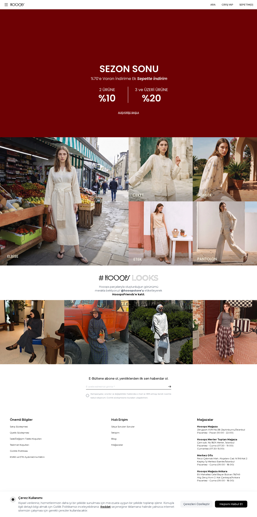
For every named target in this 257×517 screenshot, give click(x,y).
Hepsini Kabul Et (231, 504)
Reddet (105, 506)
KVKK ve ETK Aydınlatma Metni (27, 457)
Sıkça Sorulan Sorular (123, 426)
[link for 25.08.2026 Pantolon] (225, 233)
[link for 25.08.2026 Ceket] (161, 169)
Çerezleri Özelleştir (196, 504)
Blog (113, 438)
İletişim (115, 432)
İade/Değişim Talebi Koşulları (26, 438)
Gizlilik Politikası (19, 450)
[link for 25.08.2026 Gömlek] (225, 169)
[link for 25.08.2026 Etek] (161, 233)
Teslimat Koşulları (19, 444)
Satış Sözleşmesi (19, 426)
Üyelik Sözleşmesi (19, 432)
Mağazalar (117, 444)
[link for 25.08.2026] (64, 201)
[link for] (32, 332)
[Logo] (17, 5)
